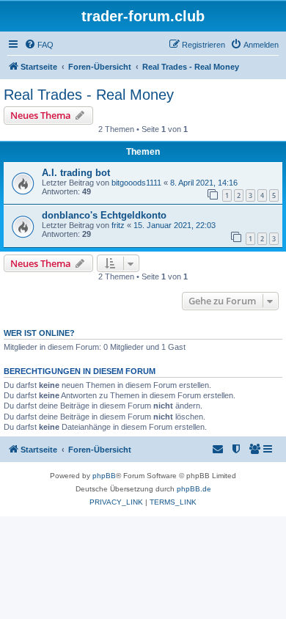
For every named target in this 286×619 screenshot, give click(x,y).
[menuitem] (39, 45)
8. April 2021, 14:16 (204, 182)
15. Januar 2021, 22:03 (174, 225)
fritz (118, 225)
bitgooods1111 (136, 182)
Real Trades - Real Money (89, 95)
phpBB (104, 476)
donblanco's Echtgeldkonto (104, 215)
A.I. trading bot (76, 172)
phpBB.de (194, 489)
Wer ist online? (39, 333)
